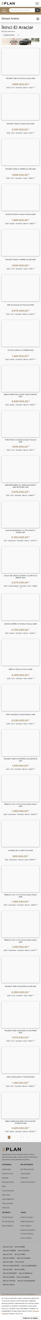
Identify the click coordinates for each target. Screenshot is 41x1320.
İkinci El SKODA (9, 1277)
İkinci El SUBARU (23, 1277)
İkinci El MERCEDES (28, 1265)
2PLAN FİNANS (26, 1164)
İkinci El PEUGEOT (10, 1273)
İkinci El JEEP (8, 1262)
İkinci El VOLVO (9, 1284)
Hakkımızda (6, 1169)
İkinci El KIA (19, 1262)
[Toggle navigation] (37, 3)
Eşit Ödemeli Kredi (27, 1169)
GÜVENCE (6, 1212)
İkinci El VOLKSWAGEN (26, 1281)
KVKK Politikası (25, 1226)
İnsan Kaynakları (8, 1190)
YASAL (23, 1212)
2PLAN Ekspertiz (8, 1221)
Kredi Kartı (24, 1178)
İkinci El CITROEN (9, 1250)
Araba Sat (6, 1207)
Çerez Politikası (26, 1238)
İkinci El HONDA (9, 1258)
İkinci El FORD (20, 1254)
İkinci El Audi (8, 1247)
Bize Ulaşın (6, 1195)
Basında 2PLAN (8, 1182)
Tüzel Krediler (25, 1173)
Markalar (5, 1178)
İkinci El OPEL (20, 1269)
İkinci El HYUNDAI (23, 1258)
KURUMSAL (7, 1164)
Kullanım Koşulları (26, 1217)
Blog (3, 1186)
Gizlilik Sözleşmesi (27, 1221)
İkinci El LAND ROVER (11, 1265)
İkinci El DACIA (23, 1250)
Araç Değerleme (8, 1199)
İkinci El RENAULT (25, 1273)
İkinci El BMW (20, 1247)
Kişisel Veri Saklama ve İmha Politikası (27, 1232)
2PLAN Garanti (7, 1217)
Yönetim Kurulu (7, 1173)
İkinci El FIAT (8, 1254)
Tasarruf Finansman (27, 1182)
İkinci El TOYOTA (9, 1281)
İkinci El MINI (8, 1269)
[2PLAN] (8, 3)
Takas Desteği (7, 1203)
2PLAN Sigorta (7, 1226)
